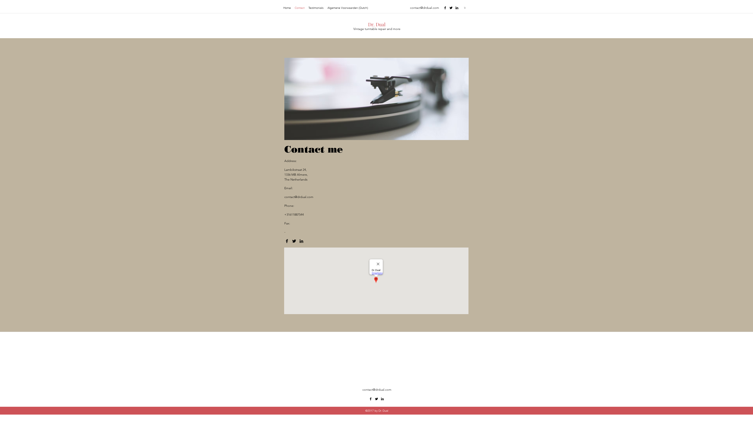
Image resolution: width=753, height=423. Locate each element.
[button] (465, 7)
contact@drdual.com (424, 8)
